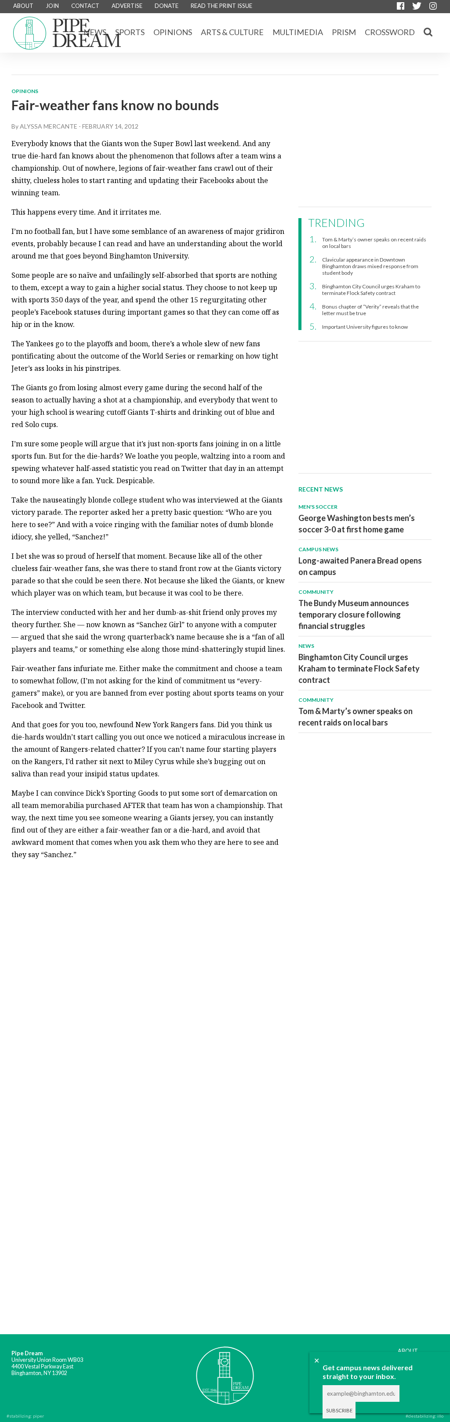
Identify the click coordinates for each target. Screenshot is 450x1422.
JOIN (52, 5)
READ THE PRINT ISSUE (221, 5)
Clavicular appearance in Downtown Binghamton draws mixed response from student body (370, 266)
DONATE (166, 5)
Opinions (172, 32)
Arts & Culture (232, 32)
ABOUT (23, 5)
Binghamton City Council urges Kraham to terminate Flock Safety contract (371, 289)
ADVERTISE (127, 5)
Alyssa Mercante (48, 126)
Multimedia (297, 32)
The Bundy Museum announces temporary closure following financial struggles (353, 614)
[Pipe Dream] (225, 1369)
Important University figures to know (365, 326)
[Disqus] (148, 977)
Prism (344, 32)
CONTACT (85, 5)
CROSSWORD (390, 32)
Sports (130, 32)
